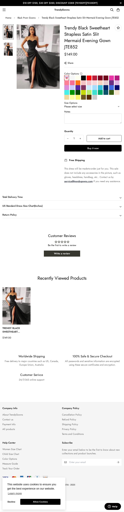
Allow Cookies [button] (40, 502)
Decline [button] (11, 502)
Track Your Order (11, 468)
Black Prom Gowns (27, 17)
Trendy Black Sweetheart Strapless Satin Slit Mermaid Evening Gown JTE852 (14, 330)
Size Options (70, 103)
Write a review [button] (62, 253)
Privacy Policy (69, 429)
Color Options (71, 73)
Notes (67, 111)
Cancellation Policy (72, 414)
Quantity (68, 131)
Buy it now (93, 148)
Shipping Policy (70, 424)
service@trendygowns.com (78, 181)
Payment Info (9, 424)
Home (8, 17)
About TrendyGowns (12, 414)
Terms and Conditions (73, 434)
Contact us (7, 419)
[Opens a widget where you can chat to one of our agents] (112, 506)
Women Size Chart (11, 449)
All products (8, 429)
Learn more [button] (15, 493)
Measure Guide (10, 463)
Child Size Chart (10, 454)
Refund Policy (69, 419)
